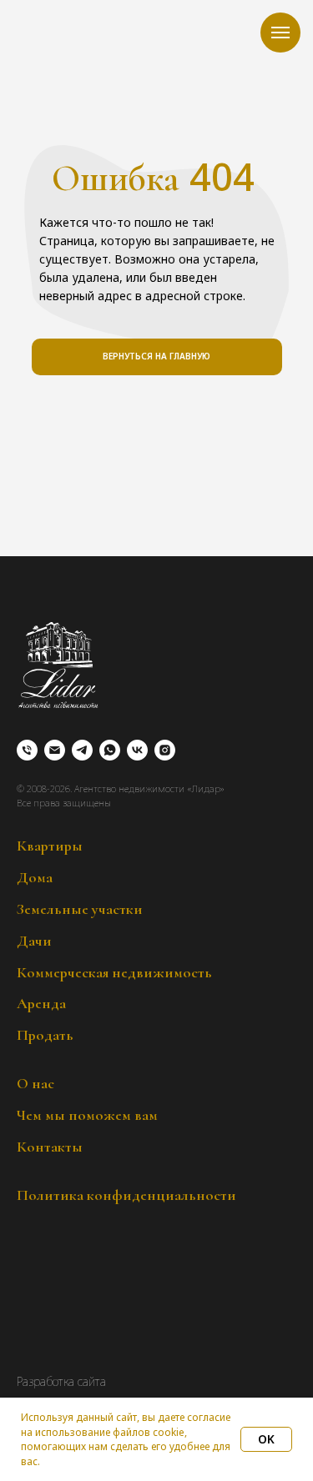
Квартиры (50, 845)
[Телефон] (27, 750)
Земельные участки (80, 909)
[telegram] (82, 750)
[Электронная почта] (54, 750)
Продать (45, 1035)
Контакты (50, 1146)
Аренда (41, 1003)
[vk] (137, 750)
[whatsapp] (109, 750)
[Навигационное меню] (280, 32)
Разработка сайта (61, 1381)
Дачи (34, 940)
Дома (35, 877)
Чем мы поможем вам (87, 1115)
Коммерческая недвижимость (114, 972)
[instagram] (164, 750)
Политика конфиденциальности (126, 1195)
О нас (35, 1083)
